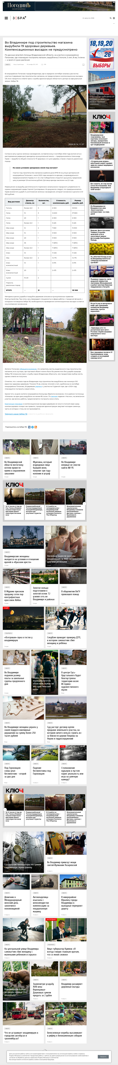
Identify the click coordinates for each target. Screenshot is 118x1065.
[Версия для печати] (83, 64)
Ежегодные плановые (13, 404)
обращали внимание (28, 369)
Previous (5, 503)
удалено (38, 386)
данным (54, 396)
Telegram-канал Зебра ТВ (16, 414)
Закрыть (103, 1057)
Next (84, 503)
